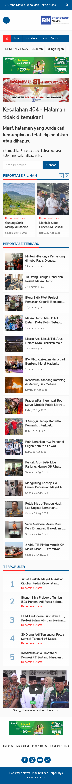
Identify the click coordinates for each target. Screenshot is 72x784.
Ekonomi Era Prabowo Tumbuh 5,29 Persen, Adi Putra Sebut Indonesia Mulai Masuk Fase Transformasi (42, 604)
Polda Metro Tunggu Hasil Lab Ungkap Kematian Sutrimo (43, 508)
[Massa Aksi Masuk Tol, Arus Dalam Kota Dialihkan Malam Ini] (14, 344)
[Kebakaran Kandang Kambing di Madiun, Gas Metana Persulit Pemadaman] (14, 385)
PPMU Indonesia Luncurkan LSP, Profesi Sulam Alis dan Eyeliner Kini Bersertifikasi (43, 620)
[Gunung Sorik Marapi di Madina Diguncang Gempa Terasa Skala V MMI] (19, 199)
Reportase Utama (36, 38)
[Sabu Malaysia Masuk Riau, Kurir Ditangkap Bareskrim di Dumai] (14, 529)
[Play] (36, 689)
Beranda (8, 746)
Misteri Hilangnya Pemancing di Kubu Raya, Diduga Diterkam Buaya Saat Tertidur (45, 262)
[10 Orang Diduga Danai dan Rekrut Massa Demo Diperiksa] (14, 282)
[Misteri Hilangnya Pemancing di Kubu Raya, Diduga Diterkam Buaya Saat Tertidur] (14, 261)
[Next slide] (67, 175)
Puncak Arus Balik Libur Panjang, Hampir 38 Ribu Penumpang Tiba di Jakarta (43, 466)
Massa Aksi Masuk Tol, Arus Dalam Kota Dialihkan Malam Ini (45, 343)
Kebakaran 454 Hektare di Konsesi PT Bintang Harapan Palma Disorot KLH (41, 657)
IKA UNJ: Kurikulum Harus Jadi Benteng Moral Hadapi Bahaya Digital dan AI (45, 363)
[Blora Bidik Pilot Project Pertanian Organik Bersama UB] (14, 303)
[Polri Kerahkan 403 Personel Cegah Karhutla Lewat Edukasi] (14, 447)
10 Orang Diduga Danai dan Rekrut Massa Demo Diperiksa (44, 281)
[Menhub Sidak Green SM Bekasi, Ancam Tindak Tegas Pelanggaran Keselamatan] (53, 199)
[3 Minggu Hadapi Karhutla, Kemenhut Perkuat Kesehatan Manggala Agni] (14, 426)
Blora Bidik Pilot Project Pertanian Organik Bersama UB (43, 302)
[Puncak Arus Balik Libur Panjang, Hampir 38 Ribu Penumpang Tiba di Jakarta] (14, 467)
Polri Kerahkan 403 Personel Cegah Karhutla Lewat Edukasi (44, 446)
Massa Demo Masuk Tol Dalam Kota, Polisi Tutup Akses (42, 322)
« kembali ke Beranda (17, 151)
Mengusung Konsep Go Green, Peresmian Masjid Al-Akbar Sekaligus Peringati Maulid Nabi (44, 489)
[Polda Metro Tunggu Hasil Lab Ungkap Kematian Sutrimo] (14, 509)
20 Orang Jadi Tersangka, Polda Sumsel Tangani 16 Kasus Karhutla (42, 638)
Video (55, 38)
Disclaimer (22, 746)
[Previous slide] (61, 175)
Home (16, 38)
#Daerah (37, 49)
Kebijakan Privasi (60, 746)
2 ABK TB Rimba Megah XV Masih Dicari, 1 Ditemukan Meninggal (44, 549)
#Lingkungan (55, 49)
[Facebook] (24, 760)
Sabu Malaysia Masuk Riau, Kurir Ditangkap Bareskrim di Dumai (44, 528)
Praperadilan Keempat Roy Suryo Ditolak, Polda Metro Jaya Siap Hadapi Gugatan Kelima (44, 407)
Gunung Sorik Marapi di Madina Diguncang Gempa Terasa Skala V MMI (18, 229)
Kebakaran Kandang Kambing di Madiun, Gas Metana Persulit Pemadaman (45, 384)
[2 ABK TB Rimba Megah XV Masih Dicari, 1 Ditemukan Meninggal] (14, 550)
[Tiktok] (47, 760)
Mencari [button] (51, 165)
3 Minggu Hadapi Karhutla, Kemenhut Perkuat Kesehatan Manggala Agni (43, 425)
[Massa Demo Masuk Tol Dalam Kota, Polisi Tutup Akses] (14, 323)
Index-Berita (39, 746)
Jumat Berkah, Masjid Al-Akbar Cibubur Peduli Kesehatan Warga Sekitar (42, 583)
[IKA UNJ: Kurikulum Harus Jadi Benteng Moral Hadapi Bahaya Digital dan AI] (14, 364)
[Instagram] (32, 760)
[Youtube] (40, 760)
